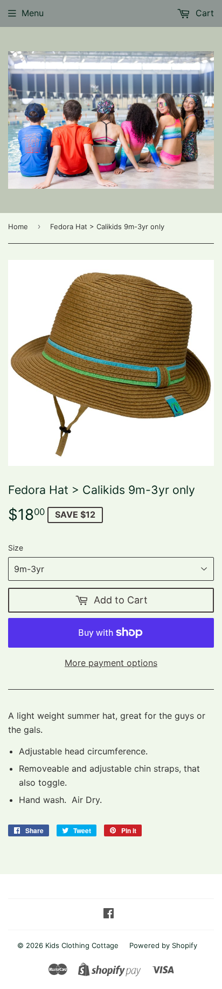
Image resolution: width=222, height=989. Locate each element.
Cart (203, 13)
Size (15, 547)
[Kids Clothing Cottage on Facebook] (108, 914)
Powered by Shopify (163, 945)
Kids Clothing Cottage (82, 945)
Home (18, 226)
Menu (33, 13)
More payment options (111, 662)
